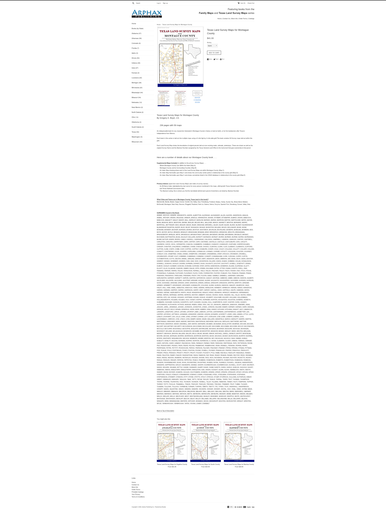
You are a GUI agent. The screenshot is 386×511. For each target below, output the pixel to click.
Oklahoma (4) (136, 122)
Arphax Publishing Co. (148, 507)
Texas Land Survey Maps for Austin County (205, 464)
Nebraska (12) (137, 102)
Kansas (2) (135, 73)
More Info (234, 18)
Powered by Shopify (160, 507)
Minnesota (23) (137, 87)
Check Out (251, 3)
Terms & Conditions (138, 497)
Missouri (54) (136, 97)
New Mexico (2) (137, 107)
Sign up (165, 3)
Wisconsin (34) (137, 142)
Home (219, 18)
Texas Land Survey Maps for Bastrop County (239, 464)
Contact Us (226, 18)
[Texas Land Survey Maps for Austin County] (205, 442)
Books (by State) (137, 28)
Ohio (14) (135, 117)
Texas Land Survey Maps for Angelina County (172, 464)
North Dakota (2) (137, 112)
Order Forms (243, 18)
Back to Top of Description (165, 411)
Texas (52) (135, 132)
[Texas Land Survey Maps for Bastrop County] (239, 442)
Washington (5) (137, 137)
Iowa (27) (135, 68)
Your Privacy (136, 494)
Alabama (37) (136, 33)
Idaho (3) (135, 53)
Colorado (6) (136, 43)
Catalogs (251, 18)
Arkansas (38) (137, 38)
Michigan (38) (136, 82)
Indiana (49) (136, 63)
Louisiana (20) (137, 78)
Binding (209, 42)
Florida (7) (135, 48)
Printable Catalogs (138, 492)
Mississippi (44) (137, 92)
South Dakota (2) (138, 127)
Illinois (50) (136, 58)
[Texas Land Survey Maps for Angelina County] (172, 442)
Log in (159, 3)
